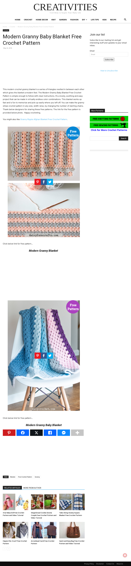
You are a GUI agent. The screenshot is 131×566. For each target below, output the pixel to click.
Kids (104, 19)
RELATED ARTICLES (12, 488)
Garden (63, 19)
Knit (53, 19)
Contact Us (110, 564)
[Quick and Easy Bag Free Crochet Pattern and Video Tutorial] (72, 530)
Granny (37, 477)
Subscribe (109, 59)
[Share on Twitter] (36, 432)
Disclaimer (100, 564)
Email (92, 51)
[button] (125, 20)
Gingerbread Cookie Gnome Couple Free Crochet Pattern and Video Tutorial (43, 515)
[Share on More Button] (77, 432)
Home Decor (42, 19)
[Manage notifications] (125, 555)
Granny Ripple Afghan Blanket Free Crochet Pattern (43, 119)
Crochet (28, 19)
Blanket (12, 477)
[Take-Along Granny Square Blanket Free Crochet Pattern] (72, 502)
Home (17, 19)
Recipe (113, 19)
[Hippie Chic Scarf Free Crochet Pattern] (15, 530)
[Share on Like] (50, 432)
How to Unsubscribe (109, 70)
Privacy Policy (89, 564)
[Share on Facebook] (23, 432)
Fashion (74, 19)
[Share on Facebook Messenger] (63, 432)
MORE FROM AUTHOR (32, 488)
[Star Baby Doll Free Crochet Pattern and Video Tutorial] (15, 502)
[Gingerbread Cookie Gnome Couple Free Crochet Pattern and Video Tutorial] (43, 502)
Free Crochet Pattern (25, 477)
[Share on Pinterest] (9, 432)
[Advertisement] (44, 70)
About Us (120, 564)
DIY (83, 19)
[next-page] (8, 548)
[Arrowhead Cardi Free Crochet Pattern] (43, 530)
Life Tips (95, 19)
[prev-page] (4, 548)
